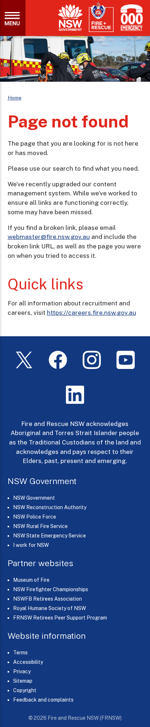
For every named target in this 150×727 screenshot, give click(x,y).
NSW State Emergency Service (49, 536)
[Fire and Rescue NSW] (101, 17)
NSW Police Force (34, 517)
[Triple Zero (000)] (130, 17)
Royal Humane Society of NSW (49, 608)
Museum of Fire (31, 580)
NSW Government (34, 498)
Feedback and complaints (43, 700)
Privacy (22, 671)
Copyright (24, 690)
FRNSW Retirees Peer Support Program (60, 618)
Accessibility (28, 662)
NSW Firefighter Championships (50, 589)
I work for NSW (31, 545)
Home (14, 98)
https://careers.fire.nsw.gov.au (91, 312)
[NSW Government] (70, 17)
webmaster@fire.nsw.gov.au (49, 236)
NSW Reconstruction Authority (49, 507)
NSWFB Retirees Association (47, 599)
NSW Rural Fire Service (40, 526)
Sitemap (22, 681)
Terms (20, 652)
